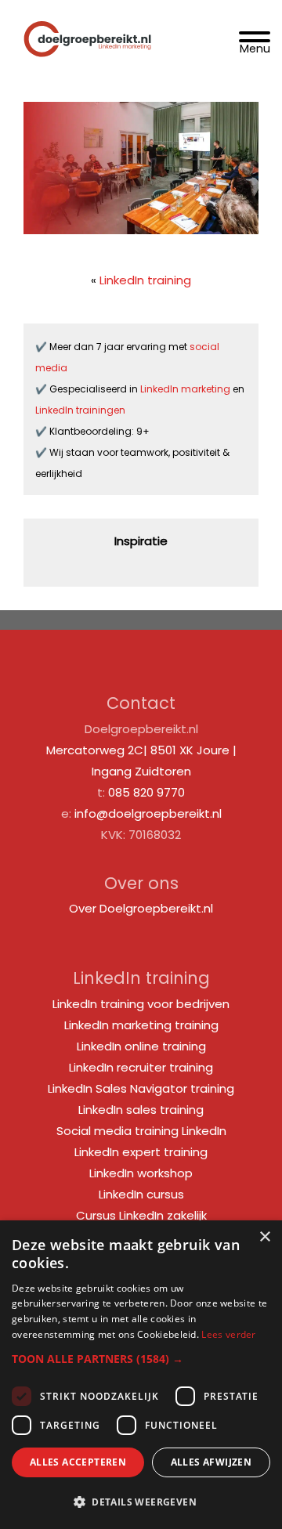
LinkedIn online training (141, 1046)
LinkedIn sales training (141, 1109)
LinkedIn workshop (141, 1173)
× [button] (264, 1237)
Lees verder (228, 1334)
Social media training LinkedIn (141, 1130)
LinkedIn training (145, 280)
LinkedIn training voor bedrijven (141, 1004)
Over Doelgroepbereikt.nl (141, 908)
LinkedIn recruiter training (141, 1067)
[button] (141, 1358)
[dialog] (141, 1374)
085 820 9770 (146, 792)
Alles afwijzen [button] (211, 1462)
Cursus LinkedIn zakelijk (141, 1215)
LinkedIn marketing (186, 389)
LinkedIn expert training (141, 1152)
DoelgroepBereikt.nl (87, 21)
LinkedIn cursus (141, 1194)
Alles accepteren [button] (78, 1462)
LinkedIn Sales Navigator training (141, 1088)
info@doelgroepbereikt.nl (148, 813)
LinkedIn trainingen (80, 410)
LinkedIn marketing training (141, 1025)
